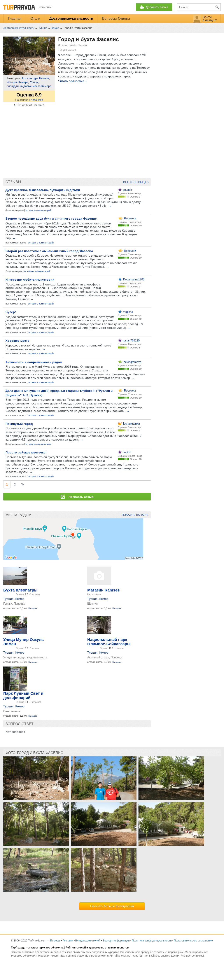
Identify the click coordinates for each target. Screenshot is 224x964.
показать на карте (135, 514)
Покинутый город (19, 423)
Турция (8, 598)
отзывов (36, 99)
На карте (32, 608)
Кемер (19, 598)
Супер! (10, 312)
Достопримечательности (71, 18)
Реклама (68, 940)
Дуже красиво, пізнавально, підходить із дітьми (42, 190)
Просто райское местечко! (26, 452)
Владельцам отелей (87, 940)
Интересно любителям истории (29, 279)
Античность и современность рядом (33, 362)
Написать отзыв (81, 497)
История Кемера (17, 82)
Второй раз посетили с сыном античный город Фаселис (49, 251)
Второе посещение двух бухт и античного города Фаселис (51, 218)
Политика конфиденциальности (152, 940)
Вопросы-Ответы (116, 18)
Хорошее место (17, 340)
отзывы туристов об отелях (46, 947)
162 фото (45, 71)
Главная (14, 18)
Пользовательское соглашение (193, 940)
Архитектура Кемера (35, 78)
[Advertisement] (77, 143)
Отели (35, 18)
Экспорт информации (116, 940)
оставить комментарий (38, 210)
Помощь (55, 940)
